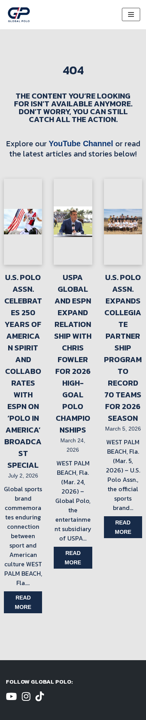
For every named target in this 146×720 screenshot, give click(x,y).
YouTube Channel (81, 143)
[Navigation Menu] (131, 14)
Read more (23, 602)
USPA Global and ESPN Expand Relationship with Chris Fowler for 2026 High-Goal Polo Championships (72, 353)
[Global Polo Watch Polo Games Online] (19, 14)
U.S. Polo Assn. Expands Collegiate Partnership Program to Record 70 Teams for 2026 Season (123, 347)
